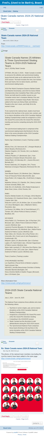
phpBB (15, 432)
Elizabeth (11, 28)
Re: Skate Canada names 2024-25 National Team (21, 348)
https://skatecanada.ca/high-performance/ (16, 283)
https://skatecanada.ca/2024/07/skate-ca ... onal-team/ (20, 46)
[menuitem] (3, 7)
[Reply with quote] (37, 30)
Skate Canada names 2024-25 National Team (22, 17)
